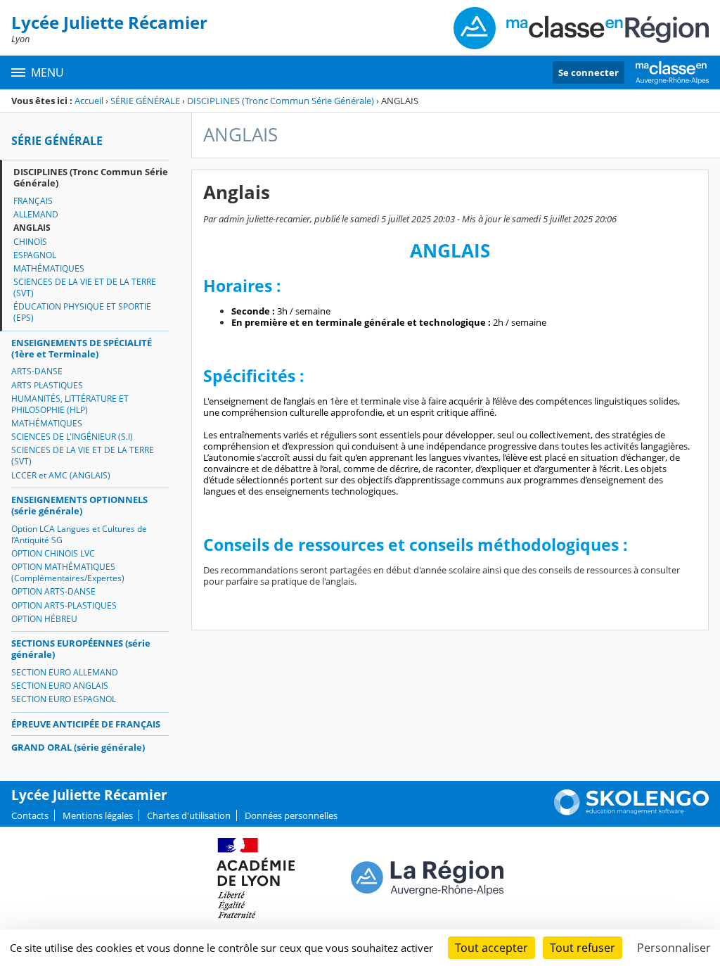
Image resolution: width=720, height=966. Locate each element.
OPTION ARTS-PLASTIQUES (64, 605)
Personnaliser (674, 947)
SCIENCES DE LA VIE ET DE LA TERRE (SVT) (84, 287)
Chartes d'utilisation (189, 815)
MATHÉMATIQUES (48, 268)
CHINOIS (30, 242)
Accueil (89, 100)
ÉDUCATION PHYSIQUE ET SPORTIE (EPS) (82, 312)
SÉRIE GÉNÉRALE (145, 100)
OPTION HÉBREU (44, 619)
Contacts (30, 815)
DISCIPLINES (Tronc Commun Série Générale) (280, 100)
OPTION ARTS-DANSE (53, 591)
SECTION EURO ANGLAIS (59, 686)
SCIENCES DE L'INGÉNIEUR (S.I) (72, 437)
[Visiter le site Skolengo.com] (631, 812)
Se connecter (588, 72)
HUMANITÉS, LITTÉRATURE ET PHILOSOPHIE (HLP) (70, 404)
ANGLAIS (32, 228)
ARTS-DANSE (37, 371)
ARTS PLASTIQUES (47, 385)
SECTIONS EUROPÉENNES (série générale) (80, 649)
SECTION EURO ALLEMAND (64, 672)
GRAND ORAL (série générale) (78, 747)
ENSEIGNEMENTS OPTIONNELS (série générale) (79, 505)
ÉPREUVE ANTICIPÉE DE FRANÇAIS (85, 724)
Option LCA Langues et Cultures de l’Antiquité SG (79, 534)
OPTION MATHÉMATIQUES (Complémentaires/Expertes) (67, 572)
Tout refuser (582, 947)
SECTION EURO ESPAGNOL (63, 699)
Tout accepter (491, 947)
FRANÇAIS (33, 201)
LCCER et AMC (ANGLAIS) (60, 475)
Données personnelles (291, 815)
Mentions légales (98, 815)
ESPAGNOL (34, 255)
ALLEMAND (35, 214)
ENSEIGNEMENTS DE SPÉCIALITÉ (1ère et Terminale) (81, 348)
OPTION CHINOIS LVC (53, 553)
